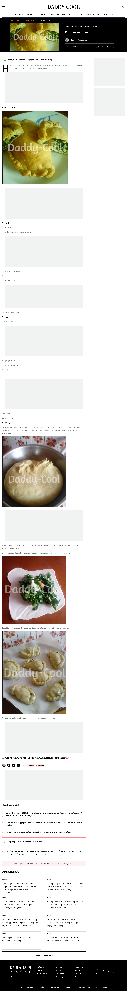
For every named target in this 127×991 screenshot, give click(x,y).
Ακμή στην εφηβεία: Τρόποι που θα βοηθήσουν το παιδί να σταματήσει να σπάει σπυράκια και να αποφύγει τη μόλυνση (19, 888)
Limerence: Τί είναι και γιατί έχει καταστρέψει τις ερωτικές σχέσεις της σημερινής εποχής (63, 922)
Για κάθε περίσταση (31, 20)
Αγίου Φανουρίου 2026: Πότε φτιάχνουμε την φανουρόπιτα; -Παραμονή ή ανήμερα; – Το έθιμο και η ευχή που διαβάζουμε (44, 814)
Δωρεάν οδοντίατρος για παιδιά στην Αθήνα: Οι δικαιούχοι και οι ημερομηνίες (65, 939)
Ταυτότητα (42, 987)
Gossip (13, 15)
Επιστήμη (59, 967)
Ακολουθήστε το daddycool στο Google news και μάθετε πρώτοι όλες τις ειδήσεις (44, 864)
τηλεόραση (90, 15)
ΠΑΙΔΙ (106, 15)
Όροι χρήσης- (68, 987)
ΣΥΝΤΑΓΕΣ (79, 15)
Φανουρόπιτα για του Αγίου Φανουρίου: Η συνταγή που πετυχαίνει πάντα (38, 832)
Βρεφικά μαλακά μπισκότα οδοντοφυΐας (24, 841)
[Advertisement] (44, 88)
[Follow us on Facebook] (20, 971)
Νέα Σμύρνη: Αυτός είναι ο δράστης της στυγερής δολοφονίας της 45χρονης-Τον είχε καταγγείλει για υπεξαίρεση (20, 922)
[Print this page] (97, 46)
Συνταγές (20, 20)
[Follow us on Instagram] (11, 976)
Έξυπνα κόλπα (40, 15)
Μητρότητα (79, 967)
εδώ (67, 757)
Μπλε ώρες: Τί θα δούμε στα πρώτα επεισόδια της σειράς (17, 939)
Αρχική (12, 20)
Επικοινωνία (55, 987)
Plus (21, 15)
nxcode (105, 987)
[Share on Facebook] (107, 46)
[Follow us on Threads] (29, 971)
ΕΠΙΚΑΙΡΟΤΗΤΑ (54, 15)
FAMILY (113, 15)
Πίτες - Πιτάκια (84, 26)
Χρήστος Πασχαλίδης (79, 40)
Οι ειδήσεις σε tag (83, 987)
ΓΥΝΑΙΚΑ (29, 15)
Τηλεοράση (41, 967)
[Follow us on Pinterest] (11, 971)
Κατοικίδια (78, 973)
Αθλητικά (78, 970)
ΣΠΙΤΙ (71, 15)
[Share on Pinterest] (102, 46)
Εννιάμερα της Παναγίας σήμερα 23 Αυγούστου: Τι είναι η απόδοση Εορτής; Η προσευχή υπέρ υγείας (20, 904)
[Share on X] (112, 46)
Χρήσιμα (59, 970)
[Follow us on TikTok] (16, 971)
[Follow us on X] (25, 971)
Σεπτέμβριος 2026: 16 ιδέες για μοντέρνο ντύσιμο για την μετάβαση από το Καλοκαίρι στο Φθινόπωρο (65, 904)
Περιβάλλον (60, 973)
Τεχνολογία (41, 977)
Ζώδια (64, 15)
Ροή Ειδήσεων (42, 973)
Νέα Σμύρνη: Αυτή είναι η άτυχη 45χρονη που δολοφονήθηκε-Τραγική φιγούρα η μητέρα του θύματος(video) (65, 886)
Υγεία (99, 15)
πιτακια (31, 765)
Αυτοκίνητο (60, 977)
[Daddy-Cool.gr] (63, 7)
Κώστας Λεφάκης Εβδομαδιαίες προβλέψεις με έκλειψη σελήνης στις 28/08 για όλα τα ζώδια (44, 823)
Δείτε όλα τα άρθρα (43, 956)
